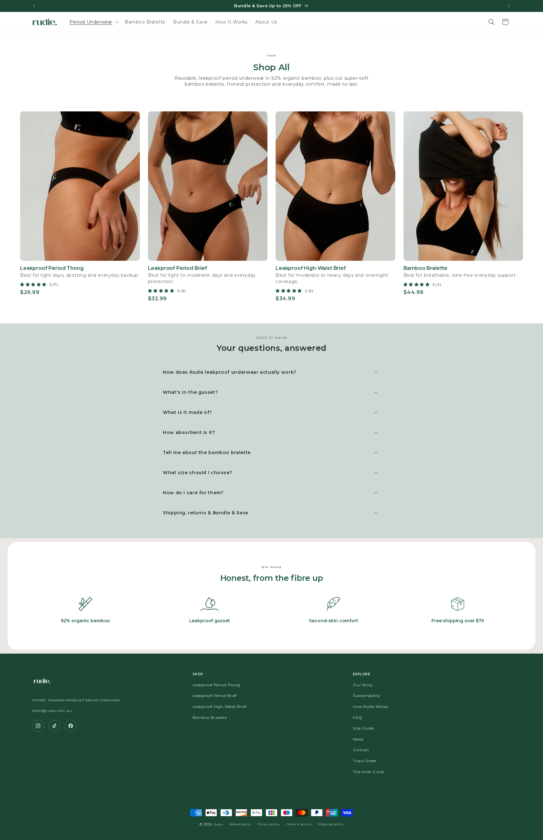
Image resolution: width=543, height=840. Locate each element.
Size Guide (363, 728)
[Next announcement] (509, 6)
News (358, 739)
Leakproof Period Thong (216, 684)
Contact (361, 750)
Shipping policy (330, 824)
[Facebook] (71, 726)
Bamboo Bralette (210, 717)
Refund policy (240, 824)
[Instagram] (38, 726)
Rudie (218, 824)
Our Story (363, 684)
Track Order (365, 760)
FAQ (357, 717)
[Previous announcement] (34, 6)
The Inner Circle (368, 771)
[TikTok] (54, 726)
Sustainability (366, 695)
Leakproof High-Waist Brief (220, 706)
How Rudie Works (370, 706)
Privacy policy (269, 824)
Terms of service (299, 824)
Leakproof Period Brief (215, 695)
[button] (93, 22)
